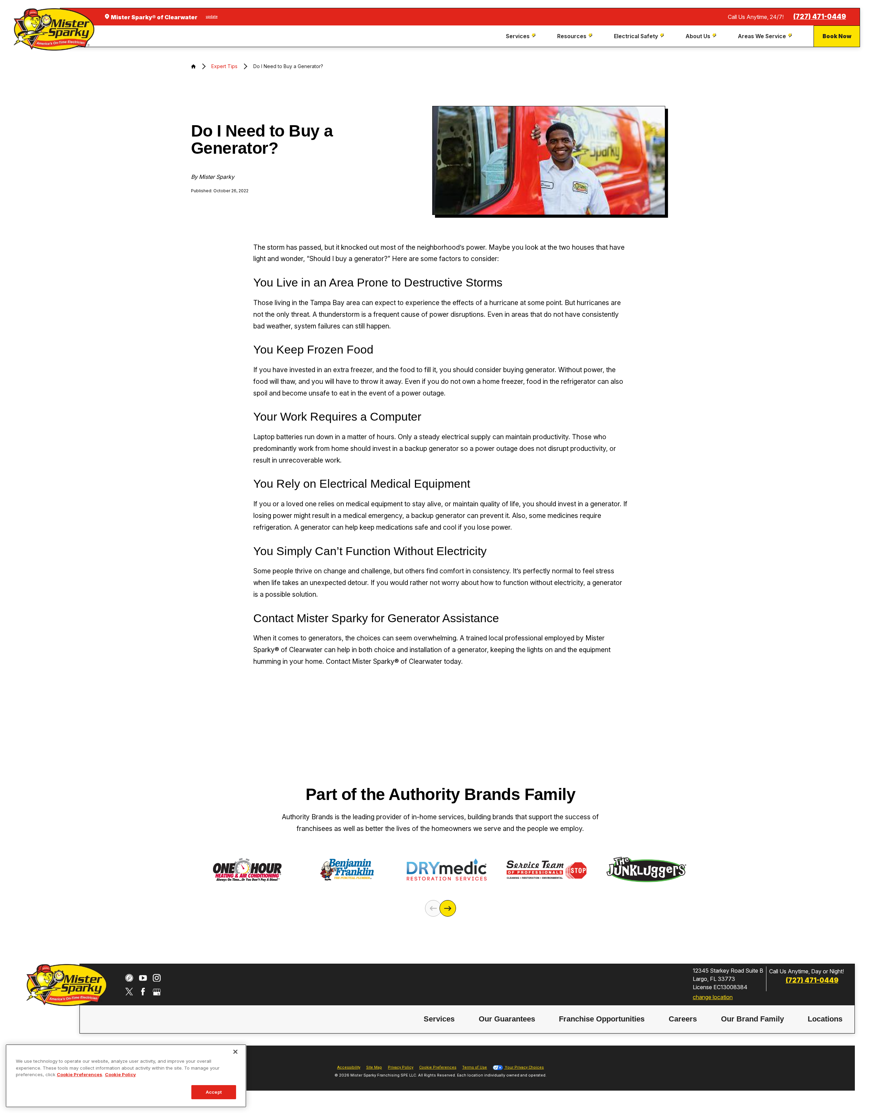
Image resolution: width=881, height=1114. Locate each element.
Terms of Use (474, 1067)
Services (439, 1019)
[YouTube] (143, 978)
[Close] (235, 1051)
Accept (214, 1092)
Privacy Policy (400, 1067)
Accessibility (348, 1067)
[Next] (447, 908)
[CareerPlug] (129, 978)
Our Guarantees (507, 1019)
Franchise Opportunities (602, 1019)
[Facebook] (143, 992)
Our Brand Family (752, 1019)
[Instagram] (157, 978)
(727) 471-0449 (819, 17)
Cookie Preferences (79, 1074)
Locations (825, 1019)
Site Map (374, 1067)
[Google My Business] (157, 992)
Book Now (836, 36)
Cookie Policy (120, 1074)
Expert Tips (224, 66)
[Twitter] (129, 992)
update (211, 16)
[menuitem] (521, 36)
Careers (683, 1019)
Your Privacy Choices (524, 1067)
